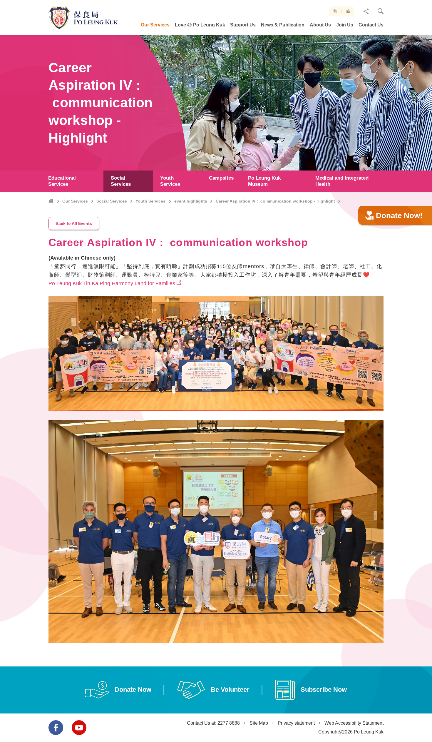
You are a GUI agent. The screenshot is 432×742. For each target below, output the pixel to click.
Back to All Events (74, 223)
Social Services (111, 201)
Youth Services (150, 201)
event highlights (190, 201)
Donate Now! (399, 215)
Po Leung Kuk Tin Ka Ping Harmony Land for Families (111, 283)
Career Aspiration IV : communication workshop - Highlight (275, 201)
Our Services (75, 201)
